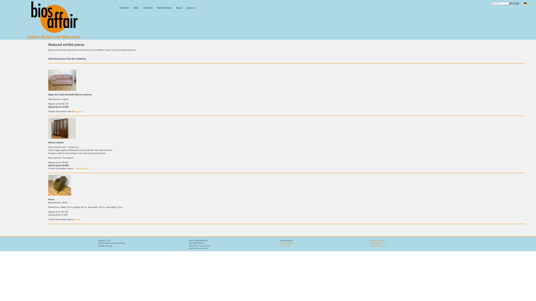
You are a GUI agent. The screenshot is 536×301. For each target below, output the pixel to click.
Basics (179, 8)
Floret (77, 219)
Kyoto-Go (78, 111)
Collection (124, 8)
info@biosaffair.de (286, 243)
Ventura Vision (82, 168)
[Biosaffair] (53, 38)
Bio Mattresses (164, 8)
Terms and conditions (378, 246)
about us (191, 8)
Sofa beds (148, 8)
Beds (136, 8)
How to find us (285, 246)
